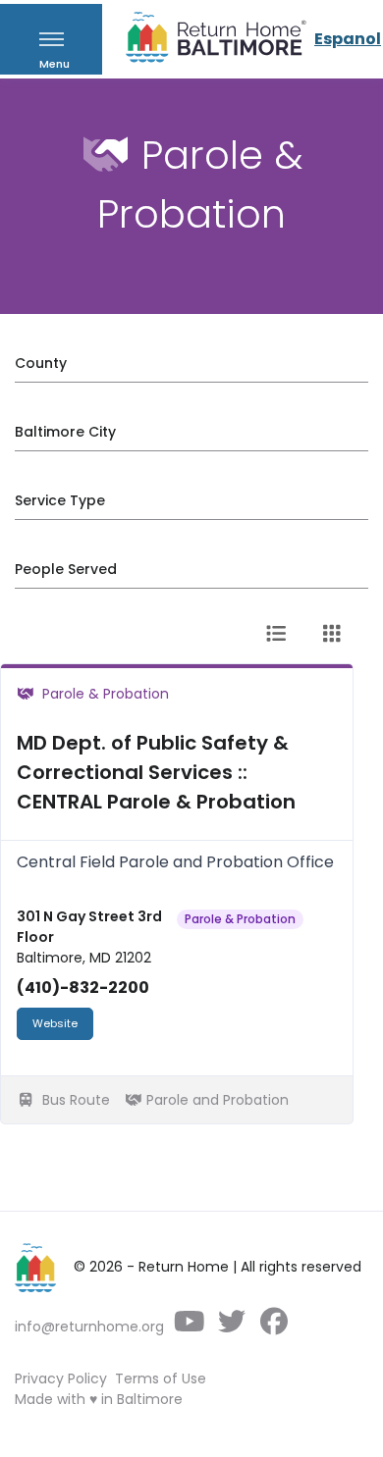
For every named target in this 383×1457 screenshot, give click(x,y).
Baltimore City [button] (65, 432)
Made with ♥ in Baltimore (99, 1399)
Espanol (347, 38)
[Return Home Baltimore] (208, 42)
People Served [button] (66, 569)
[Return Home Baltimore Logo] (36, 1267)
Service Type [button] (60, 500)
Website (55, 1023)
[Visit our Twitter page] (231, 1326)
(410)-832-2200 (83, 987)
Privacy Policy (61, 1378)
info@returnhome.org (89, 1326)
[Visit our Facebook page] (273, 1326)
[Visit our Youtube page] (189, 1326)
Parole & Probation (240, 919)
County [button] (41, 363)
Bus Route (74, 1100)
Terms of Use (160, 1378)
